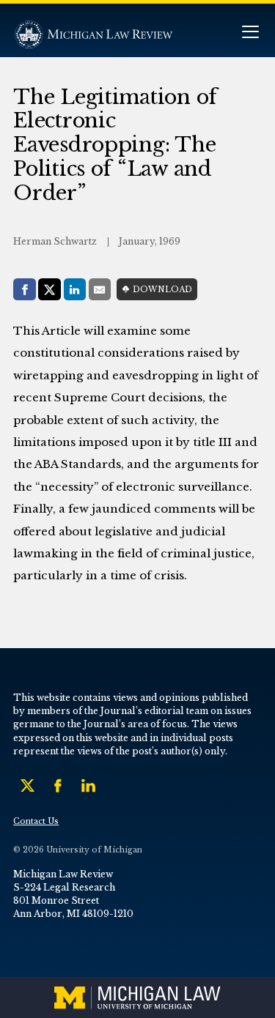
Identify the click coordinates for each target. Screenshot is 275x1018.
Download (162, 289)
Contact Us (36, 821)
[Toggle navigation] (250, 33)
